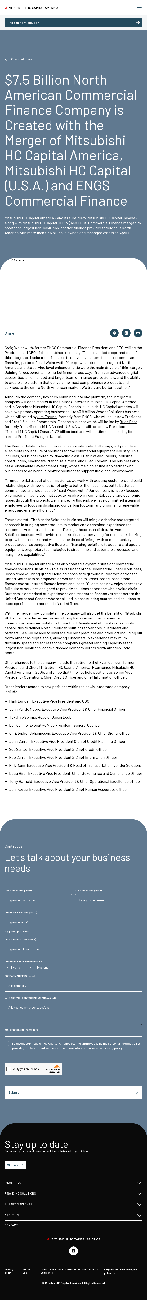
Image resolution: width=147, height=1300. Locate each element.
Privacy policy (9, 1271)
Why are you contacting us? (30, 997)
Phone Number (20, 939)
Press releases (22, 59)
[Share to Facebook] (114, 333)
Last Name (88, 890)
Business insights (18, 1204)
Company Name (20, 975)
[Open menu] (139, 8)
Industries (13, 1182)
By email (16, 967)
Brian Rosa (128, 421)
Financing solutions (20, 1193)
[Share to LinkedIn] (126, 333)
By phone (42, 967)
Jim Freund (47, 416)
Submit (13, 1092)
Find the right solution (23, 22)
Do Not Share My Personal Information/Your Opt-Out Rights (69, 1271)
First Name (18, 890)
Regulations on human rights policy (120, 1271)
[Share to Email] (138, 333)
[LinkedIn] (73, 1250)
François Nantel (48, 436)
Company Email (21, 912)
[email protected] (19, 931)
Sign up (12, 1165)
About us (12, 1215)
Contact (11, 1225)
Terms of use (28, 1271)
